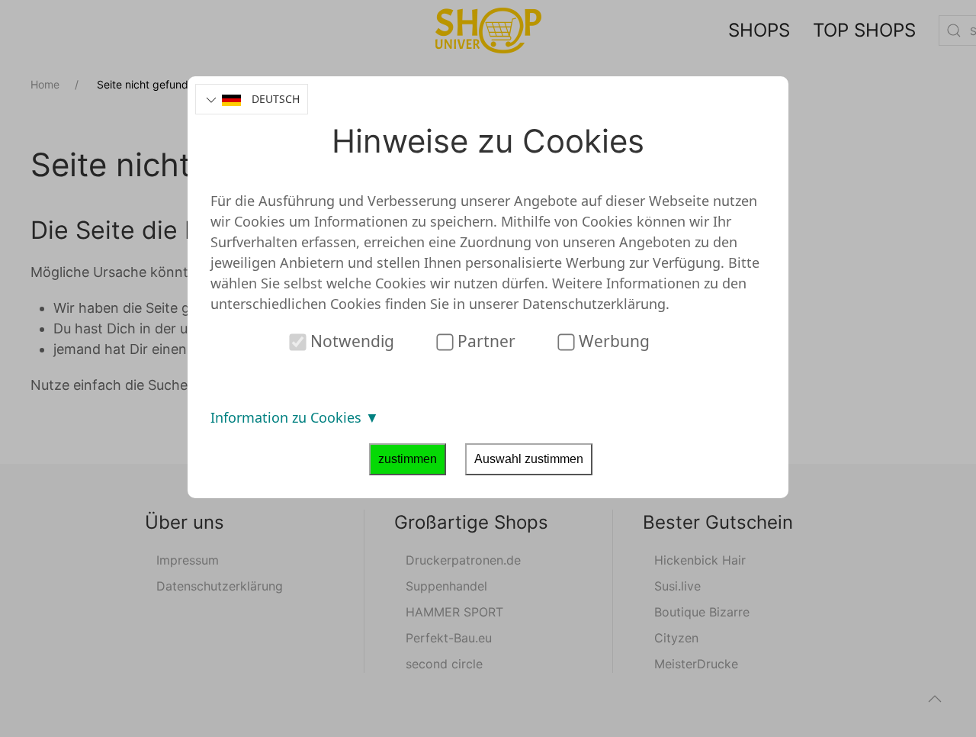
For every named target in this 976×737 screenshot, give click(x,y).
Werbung (612, 341)
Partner (484, 341)
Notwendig (350, 341)
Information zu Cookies (287, 417)
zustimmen (407, 458)
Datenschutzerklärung (594, 303)
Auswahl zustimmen (528, 458)
